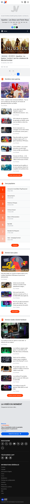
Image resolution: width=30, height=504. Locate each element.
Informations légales (6, 471)
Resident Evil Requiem (13, 231)
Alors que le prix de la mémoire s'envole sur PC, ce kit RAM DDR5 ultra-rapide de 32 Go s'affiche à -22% (20, 294)
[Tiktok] (22, 443)
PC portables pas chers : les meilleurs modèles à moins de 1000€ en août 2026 (21, 368)
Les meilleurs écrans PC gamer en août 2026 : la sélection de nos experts (13, 341)
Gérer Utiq (3, 484)
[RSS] (18, 443)
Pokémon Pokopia (12, 203)
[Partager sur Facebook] (12, 27)
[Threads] (26, 443)
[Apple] (6, 457)
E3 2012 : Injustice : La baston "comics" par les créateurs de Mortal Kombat (14, 58)
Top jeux (15, 245)
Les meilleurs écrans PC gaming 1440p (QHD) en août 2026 (20, 387)
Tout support (5, 22)
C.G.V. (2, 476)
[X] (6, 443)
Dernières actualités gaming (11, 15)
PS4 (11, 22)
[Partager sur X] (17, 27)
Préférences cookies (6, 486)
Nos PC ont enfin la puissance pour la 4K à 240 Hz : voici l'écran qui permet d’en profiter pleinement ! (21, 303)
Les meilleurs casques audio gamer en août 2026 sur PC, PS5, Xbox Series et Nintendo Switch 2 (20, 350)
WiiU (17, 22)
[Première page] (10, 71)
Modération (4, 478)
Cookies (3, 482)
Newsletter (4, 489)
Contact (3, 467)
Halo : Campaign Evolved (14, 238)
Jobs (2, 493)
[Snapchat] (2, 447)
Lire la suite (3, 430)
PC (9, 22)
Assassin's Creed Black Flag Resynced (17, 189)
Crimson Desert (12, 210)
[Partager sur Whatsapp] (15, 27)
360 (21, 22)
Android (15, 24)
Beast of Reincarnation (13, 217)
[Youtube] (14, 443)
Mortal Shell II (11, 196)
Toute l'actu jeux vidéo (15, 175)
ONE (14, 22)
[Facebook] (2, 443)
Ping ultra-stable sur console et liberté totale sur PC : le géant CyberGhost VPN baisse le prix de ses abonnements (21, 139)
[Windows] (10, 457)
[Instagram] (10, 443)
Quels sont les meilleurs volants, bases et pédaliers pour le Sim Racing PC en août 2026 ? (21, 359)
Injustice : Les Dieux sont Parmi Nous (15, 20)
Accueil (2, 15)
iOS (26, 22)
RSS (2, 491)
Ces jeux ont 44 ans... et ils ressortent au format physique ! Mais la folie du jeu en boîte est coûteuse (21, 157)
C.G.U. (2, 473)
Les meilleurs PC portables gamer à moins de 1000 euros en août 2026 (20, 377)
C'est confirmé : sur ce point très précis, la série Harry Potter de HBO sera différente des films (20, 148)
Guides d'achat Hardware (15, 395)
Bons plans (15, 311)
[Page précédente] (13, 71)
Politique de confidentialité (8, 480)
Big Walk (10, 224)
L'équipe (3, 469)
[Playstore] (2, 457)
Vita (24, 22)
